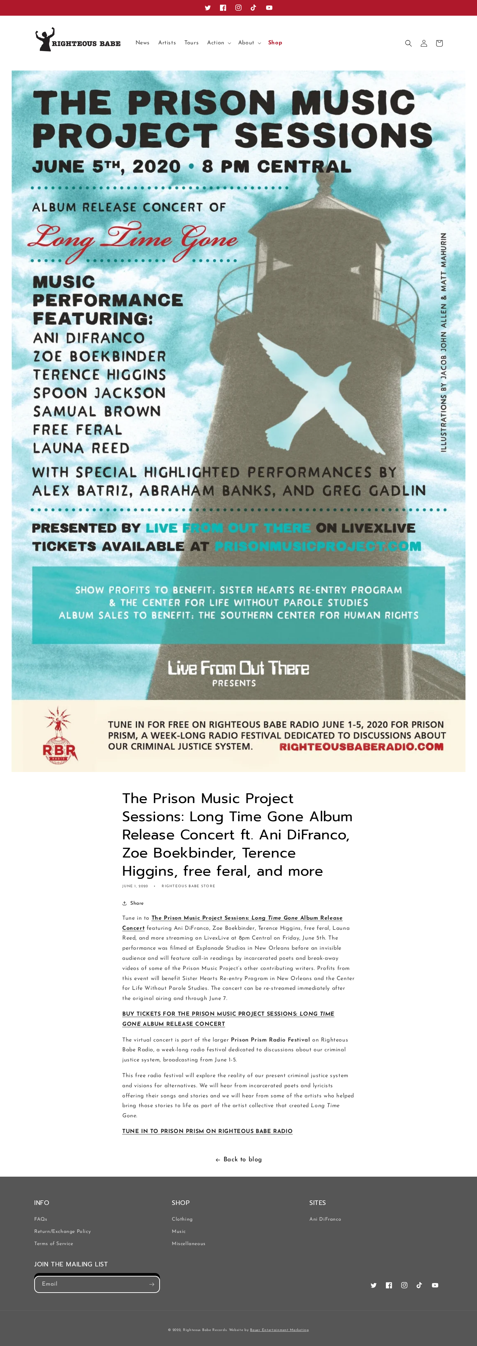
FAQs (40, 1219)
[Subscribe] (151, 1284)
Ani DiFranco (325, 1219)
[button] (218, 43)
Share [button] (137, 903)
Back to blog (242, 1160)
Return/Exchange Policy (62, 1231)
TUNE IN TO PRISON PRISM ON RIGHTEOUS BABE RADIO (207, 1131)
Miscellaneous (189, 1243)
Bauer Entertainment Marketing (279, 1330)
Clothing (182, 1219)
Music (179, 1231)
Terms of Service (53, 1243)
